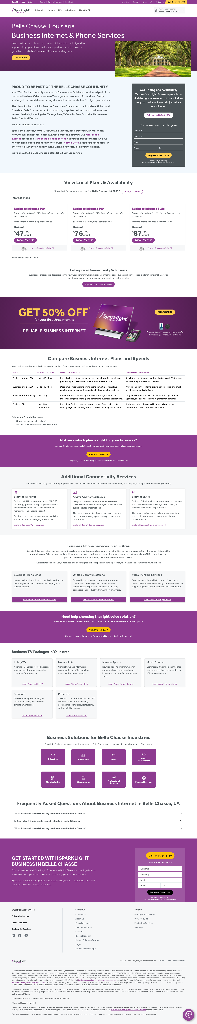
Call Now (158, 115)
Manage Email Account (145, 914)
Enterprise (32, 2)
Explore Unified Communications (98, 599)
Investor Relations (83, 927)
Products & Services (143, 923)
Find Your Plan (20, 57)
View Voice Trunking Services (157, 599)
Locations (125, 2)
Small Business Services (23, 910)
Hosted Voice (71, 142)
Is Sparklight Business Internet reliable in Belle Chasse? (47, 820)
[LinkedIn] (13, 936)
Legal (78, 944)
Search (160, 2)
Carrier (42, 2)
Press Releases (82, 923)
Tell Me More (165, 312)
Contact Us (80, 914)
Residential (69, 2)
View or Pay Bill (141, 918)
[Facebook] (19, 936)
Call (98, 454)
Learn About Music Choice (165, 684)
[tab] (98, 813)
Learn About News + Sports (120, 684)
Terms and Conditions (176, 961)
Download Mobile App (85, 948)
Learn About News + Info (76, 684)
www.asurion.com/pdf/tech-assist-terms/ (128, 1010)
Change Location (132, 191)
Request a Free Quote (158, 155)
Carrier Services (19, 922)
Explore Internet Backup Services (88, 525)
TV (59, 10)
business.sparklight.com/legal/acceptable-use (97, 980)
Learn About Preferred (76, 715)
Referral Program (83, 936)
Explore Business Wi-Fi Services (29, 525)
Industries (70, 10)
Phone (50, 10)
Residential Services (21, 929)
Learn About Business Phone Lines (39, 599)
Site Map (138, 927)
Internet (39, 10)
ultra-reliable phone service (50, 138)
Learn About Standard (32, 715)
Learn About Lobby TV (32, 684)
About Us (79, 918)
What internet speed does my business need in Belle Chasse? (50, 813)
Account (148, 2)
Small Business (18, 2)
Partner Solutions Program (87, 940)
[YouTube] (26, 936)
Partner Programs (55, 2)
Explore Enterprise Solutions (98, 284)
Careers (79, 931)
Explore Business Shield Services (147, 525)
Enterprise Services (21, 916)
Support (136, 2)
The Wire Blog (85, 10)
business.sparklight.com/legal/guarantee (29, 982)
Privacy (162, 961)
